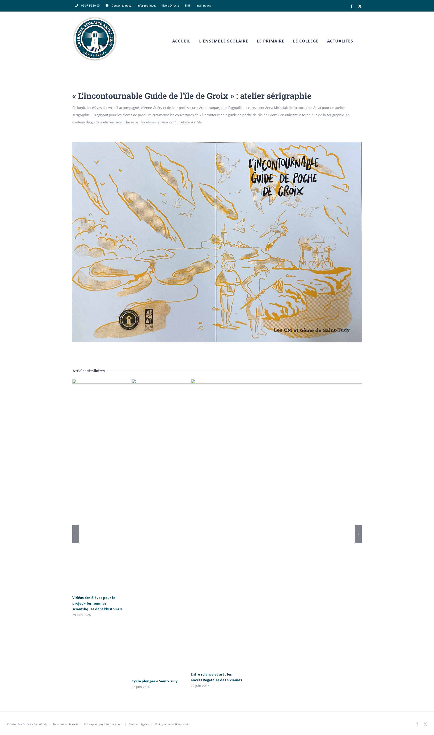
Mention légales (139, 724)
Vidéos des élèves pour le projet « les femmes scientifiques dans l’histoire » (97, 603)
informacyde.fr (113, 724)
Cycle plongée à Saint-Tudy (155, 681)
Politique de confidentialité (172, 724)
